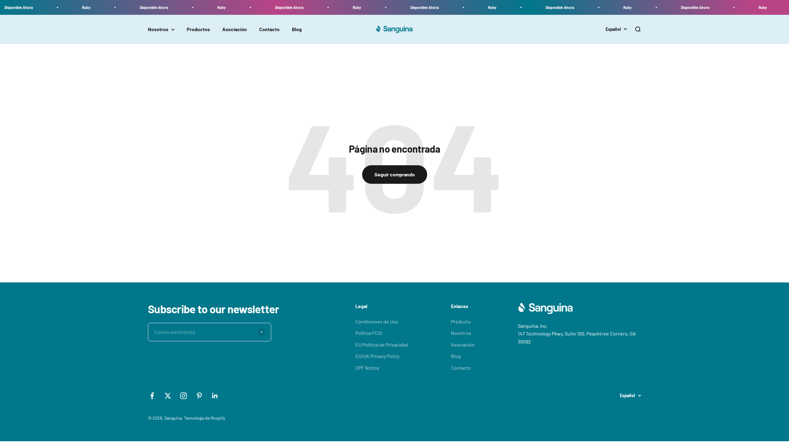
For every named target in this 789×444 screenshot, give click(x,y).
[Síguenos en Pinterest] (199, 396)
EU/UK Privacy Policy (377, 356)
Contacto (269, 29)
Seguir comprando (394, 174)
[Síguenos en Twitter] (168, 396)
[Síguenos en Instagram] (183, 396)
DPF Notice (367, 368)
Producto (461, 321)
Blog (297, 29)
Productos (198, 29)
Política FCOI (368, 333)
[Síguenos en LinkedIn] (215, 396)
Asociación (234, 29)
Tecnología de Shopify (204, 418)
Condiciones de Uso (376, 321)
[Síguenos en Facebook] (152, 396)
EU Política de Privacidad (381, 344)
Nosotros (158, 29)
